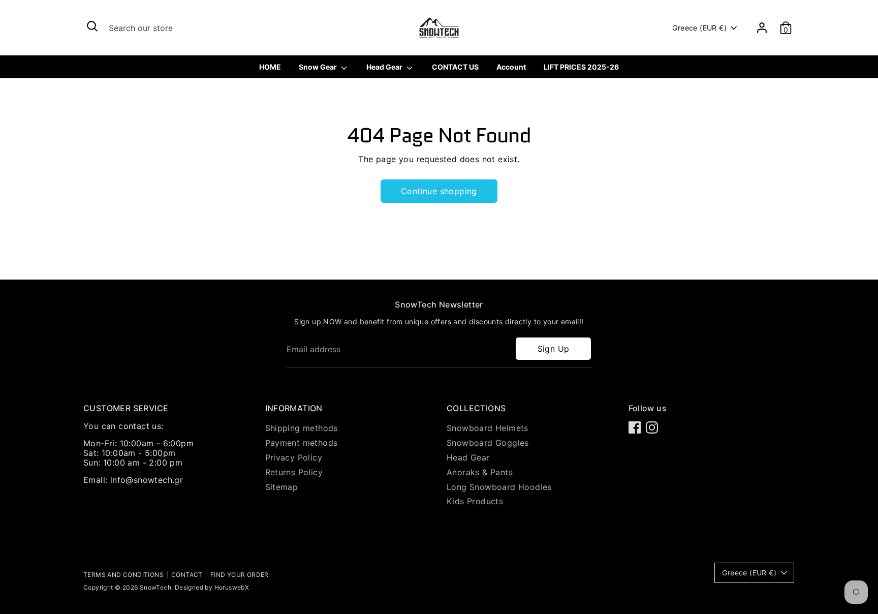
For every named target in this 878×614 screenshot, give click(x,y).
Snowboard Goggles (488, 443)
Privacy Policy (294, 457)
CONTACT (187, 574)
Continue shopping (439, 191)
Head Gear (468, 457)
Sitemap (281, 487)
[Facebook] (635, 427)
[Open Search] (92, 26)
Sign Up (554, 349)
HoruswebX (231, 587)
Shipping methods (301, 428)
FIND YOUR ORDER (239, 574)
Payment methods (301, 443)
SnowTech (155, 587)
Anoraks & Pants (480, 472)
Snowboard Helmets (487, 428)
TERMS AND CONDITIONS (123, 574)
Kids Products (475, 501)
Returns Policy (294, 472)
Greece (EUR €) (699, 27)
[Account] (762, 28)
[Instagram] (652, 427)
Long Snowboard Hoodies (499, 487)
